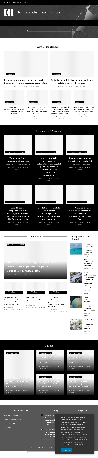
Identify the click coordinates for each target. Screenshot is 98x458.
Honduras (10, 74)
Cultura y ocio (12, 353)
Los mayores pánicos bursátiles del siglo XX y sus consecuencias (80, 161)
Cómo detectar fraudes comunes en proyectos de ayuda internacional (89, 304)
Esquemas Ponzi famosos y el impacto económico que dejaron (18, 161)
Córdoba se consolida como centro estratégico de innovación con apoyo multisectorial (48, 213)
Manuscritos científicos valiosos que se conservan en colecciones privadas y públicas (57, 302)
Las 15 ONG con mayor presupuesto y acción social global (89, 324)
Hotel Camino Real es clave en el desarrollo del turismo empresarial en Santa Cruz (80, 213)
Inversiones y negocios (15, 152)
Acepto (66, 450)
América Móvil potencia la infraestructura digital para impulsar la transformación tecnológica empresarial (49, 166)
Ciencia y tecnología (15, 244)
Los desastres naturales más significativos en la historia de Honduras (84, 109)
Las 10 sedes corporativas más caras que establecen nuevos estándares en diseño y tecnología (18, 213)
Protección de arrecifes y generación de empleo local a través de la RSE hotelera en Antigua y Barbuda (89, 254)
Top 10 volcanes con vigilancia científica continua (34, 300)
